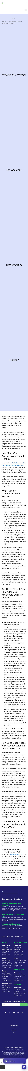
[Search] (2, 1067)
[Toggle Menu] (26, 10)
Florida (4, 943)
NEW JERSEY (19, 970)
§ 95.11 (17, 854)
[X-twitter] (9, 1012)
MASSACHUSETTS (20, 943)
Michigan (17, 984)
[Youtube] (22, 1012)
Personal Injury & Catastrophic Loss (13, 915)
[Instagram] (18, 1012)
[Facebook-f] (5, 1012)
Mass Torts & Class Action (11, 924)
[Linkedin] (14, 1012)
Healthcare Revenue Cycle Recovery (11, 904)
